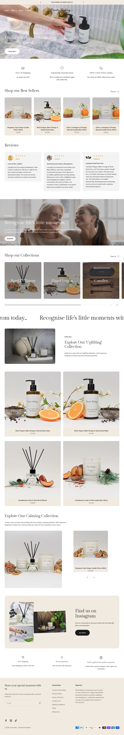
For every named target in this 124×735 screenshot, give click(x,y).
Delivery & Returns (58, 704)
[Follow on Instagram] (11, 720)
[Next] (83, 2)
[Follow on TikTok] (16, 720)
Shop (13, 10)
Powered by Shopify (24, 727)
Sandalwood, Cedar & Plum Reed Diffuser (32, 500)
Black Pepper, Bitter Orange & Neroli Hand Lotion (33, 431)
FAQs (54, 708)
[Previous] (40, 2)
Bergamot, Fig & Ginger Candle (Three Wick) (90, 568)
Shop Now (12, 51)
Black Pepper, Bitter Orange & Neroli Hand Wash (91, 431)
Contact (28, 10)
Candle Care (56, 701)
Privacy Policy (57, 693)
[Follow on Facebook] (6, 720)
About (21, 10)
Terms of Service (57, 697)
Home (7, 10)
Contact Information (59, 690)
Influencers (56, 712)
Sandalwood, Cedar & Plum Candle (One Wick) (91, 500)
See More (82, 633)
